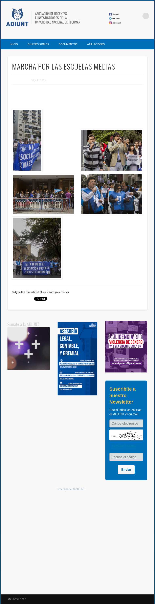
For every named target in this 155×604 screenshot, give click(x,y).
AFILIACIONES (96, 44)
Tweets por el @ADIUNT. (70, 489)
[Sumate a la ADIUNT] (28, 369)
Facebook (133, 34)
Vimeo (150, 34)
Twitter (141, 34)
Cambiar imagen (124, 446)
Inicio (14, 44)
